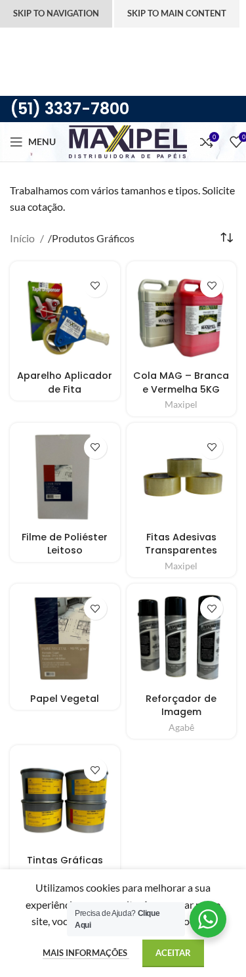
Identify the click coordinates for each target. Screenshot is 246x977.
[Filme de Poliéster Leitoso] (64, 478)
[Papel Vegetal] (64, 638)
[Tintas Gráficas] (64, 800)
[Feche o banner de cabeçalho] (16, 44)
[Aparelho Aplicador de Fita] (64, 316)
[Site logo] (128, 140)
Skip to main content (176, 13)
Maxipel (181, 404)
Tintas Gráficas (65, 860)
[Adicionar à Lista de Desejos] (95, 285)
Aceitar (173, 952)
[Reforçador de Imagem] (181, 638)
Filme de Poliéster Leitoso (65, 544)
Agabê (181, 727)
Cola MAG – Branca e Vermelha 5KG (181, 382)
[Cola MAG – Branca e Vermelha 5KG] (181, 316)
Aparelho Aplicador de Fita (64, 382)
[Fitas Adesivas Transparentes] (181, 478)
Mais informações (86, 952)
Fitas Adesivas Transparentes (181, 544)
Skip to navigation (56, 13)
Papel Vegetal (64, 698)
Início (23, 238)
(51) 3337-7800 (69, 108)
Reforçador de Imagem (181, 705)
